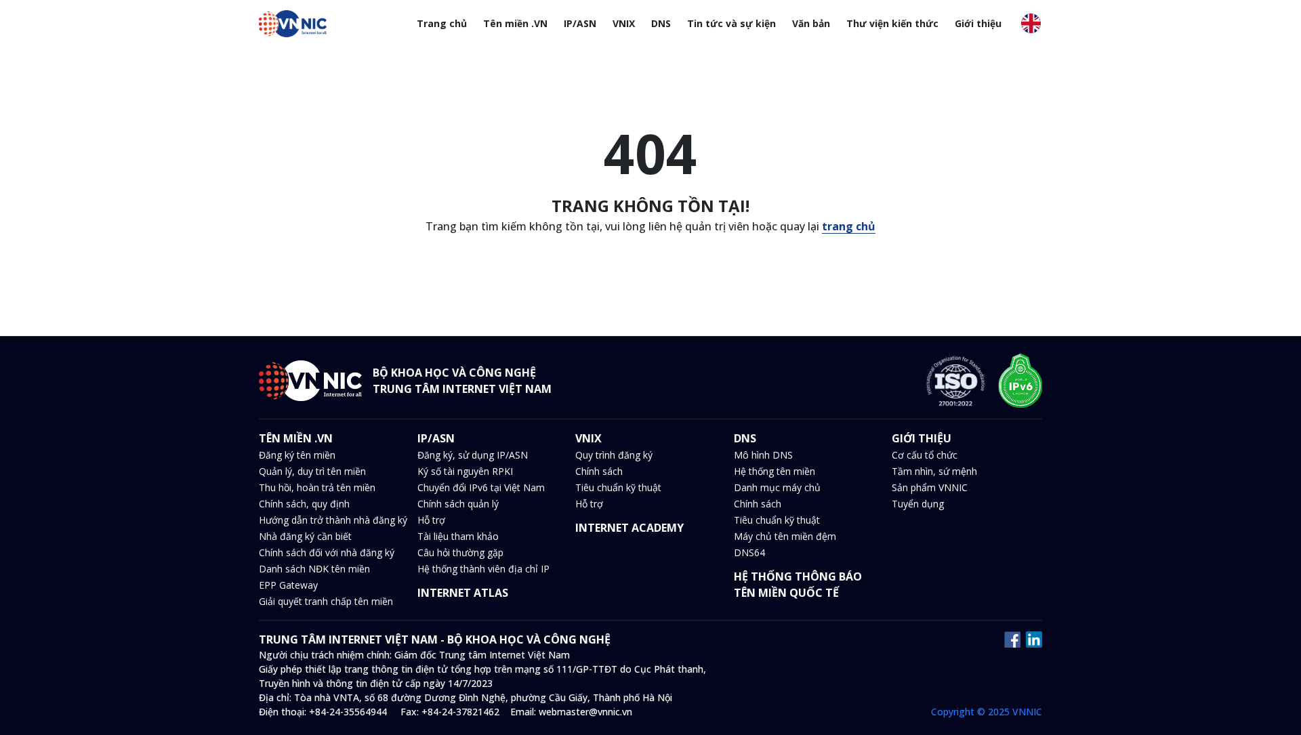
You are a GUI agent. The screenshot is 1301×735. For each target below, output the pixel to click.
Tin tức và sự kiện (731, 23)
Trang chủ (442, 23)
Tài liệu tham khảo (458, 536)
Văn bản (811, 23)
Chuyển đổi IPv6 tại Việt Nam (481, 487)
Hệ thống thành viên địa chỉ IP (483, 568)
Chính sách (599, 471)
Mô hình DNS (763, 454)
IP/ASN (580, 23)
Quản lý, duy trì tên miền (312, 471)
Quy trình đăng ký (614, 454)
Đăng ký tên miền (297, 454)
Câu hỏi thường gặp (460, 552)
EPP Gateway (288, 585)
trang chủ (848, 226)
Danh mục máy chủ (777, 487)
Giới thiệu (978, 23)
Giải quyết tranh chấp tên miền (326, 601)
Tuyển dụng (918, 503)
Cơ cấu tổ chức (924, 454)
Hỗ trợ (431, 519)
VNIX (624, 23)
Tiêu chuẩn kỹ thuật (618, 487)
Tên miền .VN (515, 23)
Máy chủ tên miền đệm (785, 536)
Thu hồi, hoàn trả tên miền (317, 487)
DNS (661, 23)
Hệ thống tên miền (774, 471)
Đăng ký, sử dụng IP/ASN (472, 454)
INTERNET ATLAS (462, 592)
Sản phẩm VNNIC (930, 487)
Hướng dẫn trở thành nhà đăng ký (333, 519)
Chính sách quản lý (458, 503)
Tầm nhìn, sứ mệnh (934, 471)
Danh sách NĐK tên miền (314, 568)
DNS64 (749, 552)
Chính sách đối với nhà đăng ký (326, 552)
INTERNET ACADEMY (629, 527)
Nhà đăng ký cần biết (305, 536)
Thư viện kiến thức (892, 23)
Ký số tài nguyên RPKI (465, 471)
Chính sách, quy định (304, 503)
